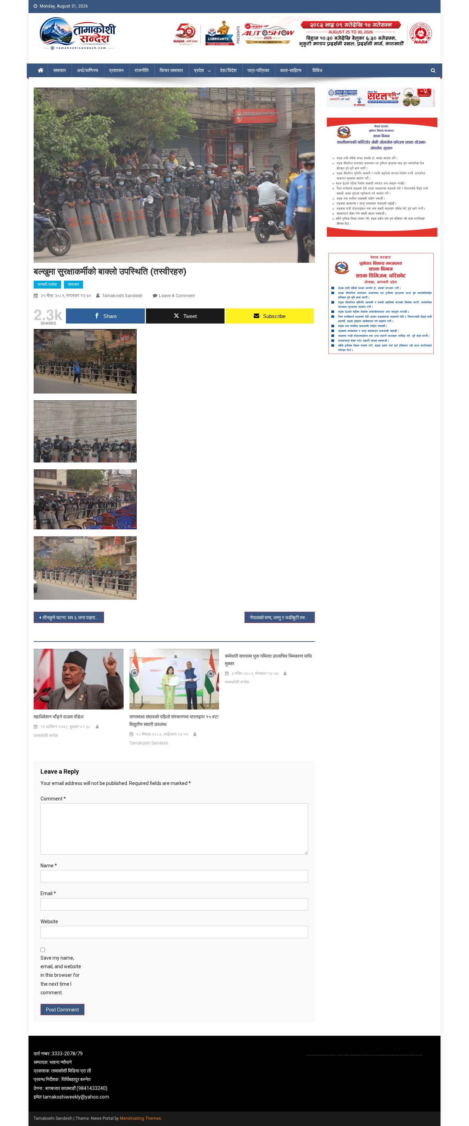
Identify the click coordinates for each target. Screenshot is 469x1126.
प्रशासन (116, 70)
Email (48, 893)
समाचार (59, 70)
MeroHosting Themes (140, 1118)
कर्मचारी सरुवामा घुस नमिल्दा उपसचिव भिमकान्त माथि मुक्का (268, 659)
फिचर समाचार (171, 70)
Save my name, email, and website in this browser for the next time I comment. (61, 975)
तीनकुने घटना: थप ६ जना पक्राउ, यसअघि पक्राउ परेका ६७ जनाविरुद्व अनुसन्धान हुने (73, 617)
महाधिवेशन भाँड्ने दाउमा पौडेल (58, 716)
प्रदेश (199, 70)
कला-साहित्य (290, 70)
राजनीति (142, 70)
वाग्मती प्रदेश (47, 284)
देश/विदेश (228, 70)
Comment (53, 798)
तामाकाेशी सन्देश (46, 735)
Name (49, 865)
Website (49, 921)
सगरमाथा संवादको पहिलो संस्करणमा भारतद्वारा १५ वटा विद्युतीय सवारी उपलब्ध (173, 720)
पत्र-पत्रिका (258, 70)
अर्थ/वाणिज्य (87, 70)
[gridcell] (98, 1075)
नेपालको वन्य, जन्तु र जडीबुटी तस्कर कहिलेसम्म (282, 617)
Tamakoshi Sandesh (122, 295)
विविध (317, 70)
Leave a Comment (177, 295)
